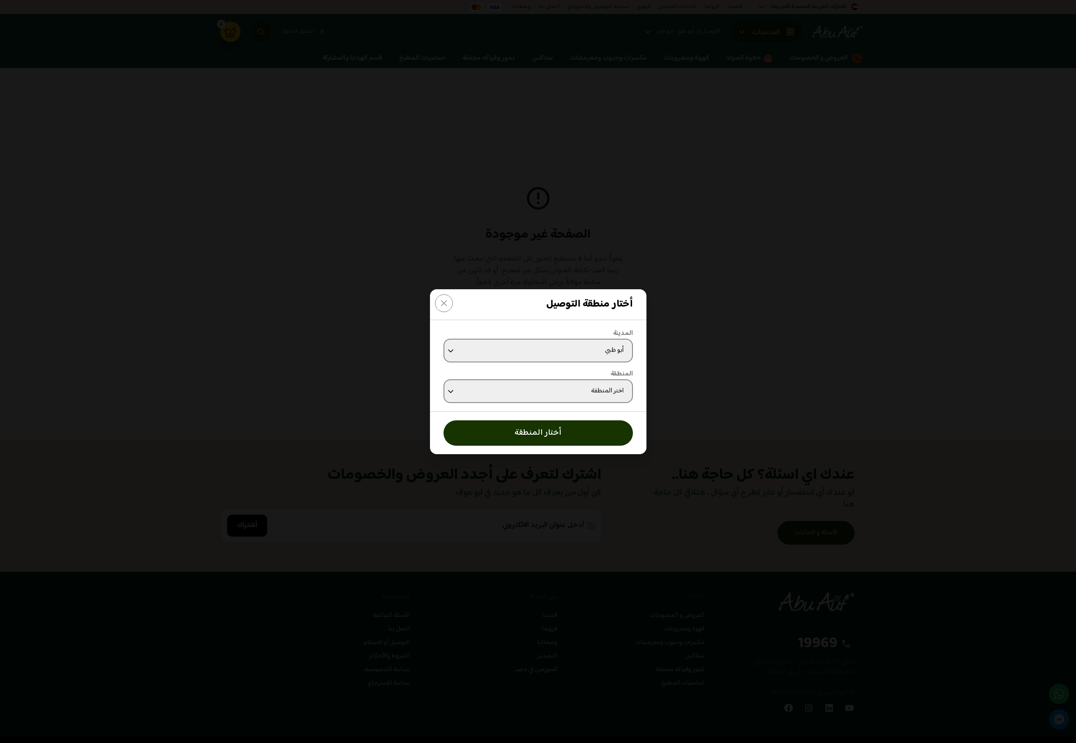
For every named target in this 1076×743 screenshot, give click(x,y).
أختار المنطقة (538, 432)
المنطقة (622, 374)
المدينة (623, 334)
